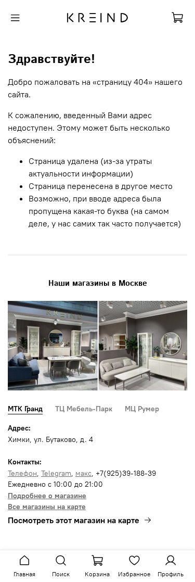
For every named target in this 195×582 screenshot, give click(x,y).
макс (83, 473)
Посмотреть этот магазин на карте (73, 520)
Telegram (56, 473)
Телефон (22, 473)
